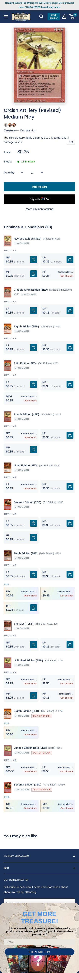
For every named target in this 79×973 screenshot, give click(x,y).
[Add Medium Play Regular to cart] (33, 273)
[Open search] (41, 16)
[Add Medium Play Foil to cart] (33, 607)
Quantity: (9, 172)
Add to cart (39, 186)
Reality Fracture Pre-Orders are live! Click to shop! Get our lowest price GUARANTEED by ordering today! (39, 5)
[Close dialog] (75, 907)
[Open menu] (6, 16)
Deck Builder (54, 16)
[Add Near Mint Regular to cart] (33, 259)
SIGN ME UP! (39, 952)
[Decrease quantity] (22, 172)
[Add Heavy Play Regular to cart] (33, 537)
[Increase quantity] (42, 172)
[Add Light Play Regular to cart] (70, 259)
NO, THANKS (39, 961)
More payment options (39, 208)
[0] (72, 16)
